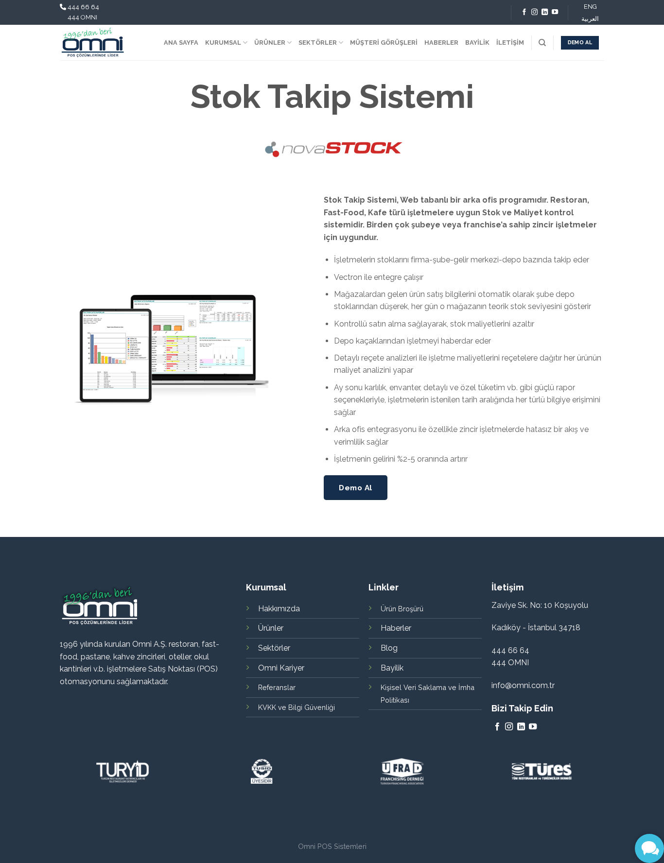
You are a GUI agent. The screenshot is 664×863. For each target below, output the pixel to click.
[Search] (542, 43)
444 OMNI (82, 17)
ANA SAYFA (181, 42)
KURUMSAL (223, 42)
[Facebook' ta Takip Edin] (524, 12)
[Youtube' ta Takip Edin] (555, 12)
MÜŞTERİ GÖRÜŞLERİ (384, 42)
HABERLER (441, 42)
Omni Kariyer (281, 668)
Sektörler (274, 648)
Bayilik (392, 668)
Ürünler (270, 628)
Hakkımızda (279, 608)
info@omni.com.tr (523, 685)
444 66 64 (83, 7)
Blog (389, 648)
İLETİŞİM (510, 42)
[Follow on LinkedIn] (545, 12)
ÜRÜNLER (269, 42)
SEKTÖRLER (317, 42)
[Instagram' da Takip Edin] (534, 12)
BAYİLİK (477, 42)
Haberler (396, 628)
